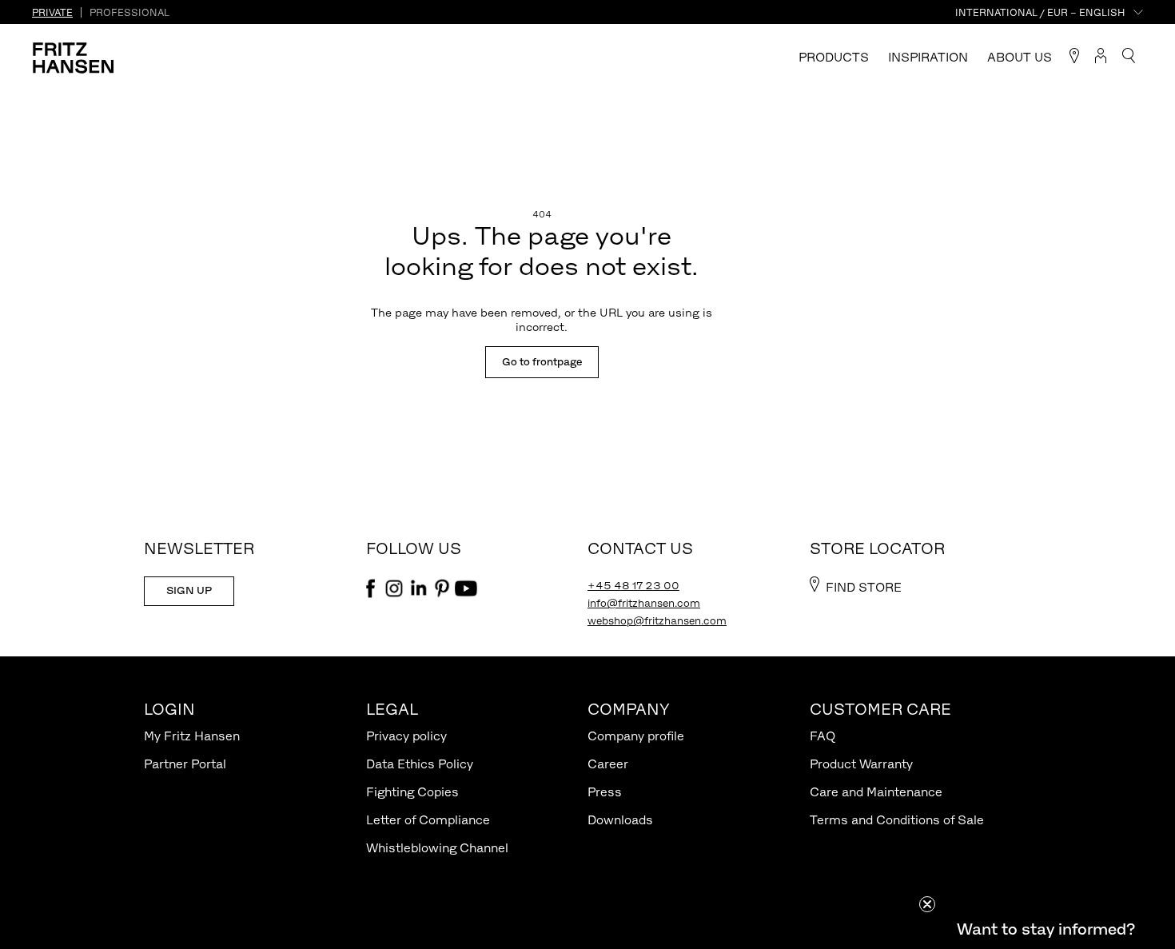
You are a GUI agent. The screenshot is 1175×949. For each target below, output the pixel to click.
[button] (1045, 929)
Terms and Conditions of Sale (897, 820)
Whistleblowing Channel (437, 848)
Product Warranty (861, 764)
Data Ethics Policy (419, 764)
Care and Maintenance (876, 792)
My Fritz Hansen (192, 736)
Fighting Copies (412, 792)
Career (608, 764)
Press (605, 792)
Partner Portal (185, 764)
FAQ (822, 736)
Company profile (636, 736)
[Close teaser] (927, 904)
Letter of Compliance (428, 820)
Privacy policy (406, 736)
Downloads (620, 820)
